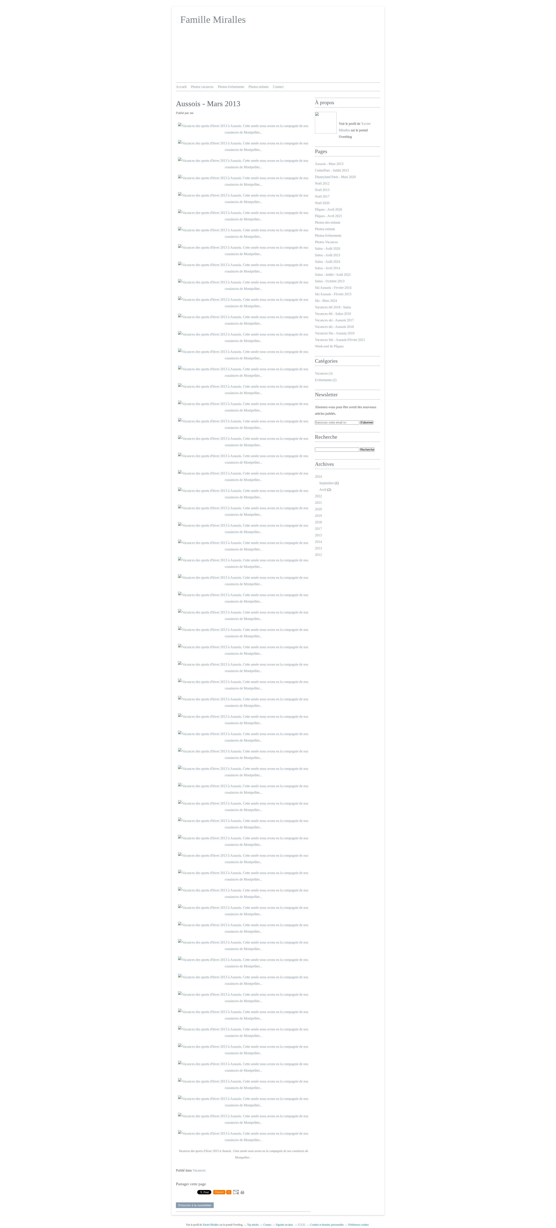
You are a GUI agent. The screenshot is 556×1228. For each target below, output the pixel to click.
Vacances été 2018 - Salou (333, 307)
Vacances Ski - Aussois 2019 (334, 333)
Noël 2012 (322, 183)
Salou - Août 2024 (327, 261)
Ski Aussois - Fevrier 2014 (333, 287)
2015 (318, 535)
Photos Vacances (326, 242)
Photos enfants (258, 87)
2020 (318, 509)
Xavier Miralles (211, 1224)
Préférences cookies (358, 1224)
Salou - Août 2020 (327, 248)
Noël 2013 (322, 190)
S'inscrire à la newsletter (195, 1205)
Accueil (181, 87)
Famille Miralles (213, 19)
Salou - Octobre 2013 (329, 281)
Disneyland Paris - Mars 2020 (335, 177)
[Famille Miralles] (326, 123)
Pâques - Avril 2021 (328, 216)
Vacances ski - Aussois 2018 (334, 327)
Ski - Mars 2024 (326, 300)
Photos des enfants (327, 222)
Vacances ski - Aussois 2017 (334, 320)
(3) (324, 373)
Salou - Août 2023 (327, 255)
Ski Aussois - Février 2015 (333, 294)
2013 (318, 548)
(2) (325, 380)
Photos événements (231, 87)
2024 (318, 476)
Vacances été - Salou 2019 (333, 314)
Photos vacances (202, 87)
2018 (318, 522)
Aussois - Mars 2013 (329, 164)
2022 (318, 496)
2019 (318, 515)
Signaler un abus (285, 1224)
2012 (318, 555)
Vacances (199, 1170)
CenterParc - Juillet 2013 (332, 170)
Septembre (326, 483)
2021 (318, 502)
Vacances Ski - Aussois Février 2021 (340, 340)
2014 (318, 542)
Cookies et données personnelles (327, 1224)
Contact (278, 87)
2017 (318, 529)
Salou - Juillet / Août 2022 (333, 274)
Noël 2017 (322, 196)
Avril (322, 489)
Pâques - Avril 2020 (328, 209)
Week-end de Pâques (329, 346)
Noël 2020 (322, 203)
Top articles (253, 1224)
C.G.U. (302, 1224)
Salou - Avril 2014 (327, 268)
